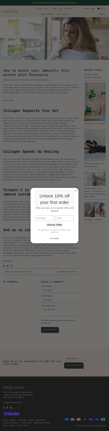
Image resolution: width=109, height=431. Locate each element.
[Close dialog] (76, 191)
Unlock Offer (54, 224)
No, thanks (54, 238)
